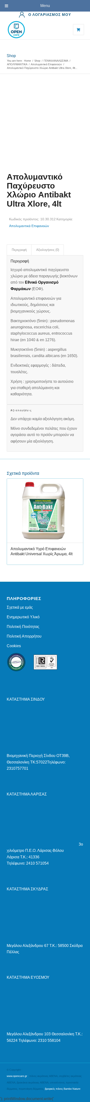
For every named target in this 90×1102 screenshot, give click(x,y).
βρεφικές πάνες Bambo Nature (62, 1088)
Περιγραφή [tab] (19, 250)
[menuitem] (45, 14)
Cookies (14, 646)
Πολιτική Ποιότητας (23, 627)
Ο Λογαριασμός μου (49, 15)
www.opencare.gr (17, 1076)
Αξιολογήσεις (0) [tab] (47, 250)
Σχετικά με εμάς (20, 607)
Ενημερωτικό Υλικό (23, 617)
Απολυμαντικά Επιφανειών (29, 226)
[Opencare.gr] (37, 29)
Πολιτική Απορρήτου (24, 636)
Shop (11, 56)
